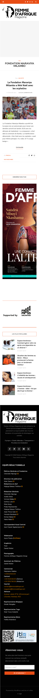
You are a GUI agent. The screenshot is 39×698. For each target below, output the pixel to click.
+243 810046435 (10, 579)
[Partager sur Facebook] (29, 155)
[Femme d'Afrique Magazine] (19, 12)
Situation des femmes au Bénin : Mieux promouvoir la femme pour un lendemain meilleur (26, 360)
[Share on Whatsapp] (34, 155)
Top (20, 694)
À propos (8, 441)
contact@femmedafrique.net (14, 586)
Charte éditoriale (17, 441)
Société (21, 78)
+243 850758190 (10, 581)
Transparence (28, 441)
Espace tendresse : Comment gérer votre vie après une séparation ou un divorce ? (26, 344)
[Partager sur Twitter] (31, 155)
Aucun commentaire (25, 92)
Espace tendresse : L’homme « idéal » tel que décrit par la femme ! (26, 388)
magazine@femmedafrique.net (14, 589)
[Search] (35, 2)
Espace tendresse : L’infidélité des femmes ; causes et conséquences (26, 375)
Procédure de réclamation (19, 443)
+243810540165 (10, 574)
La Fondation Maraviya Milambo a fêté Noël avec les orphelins (19, 85)
